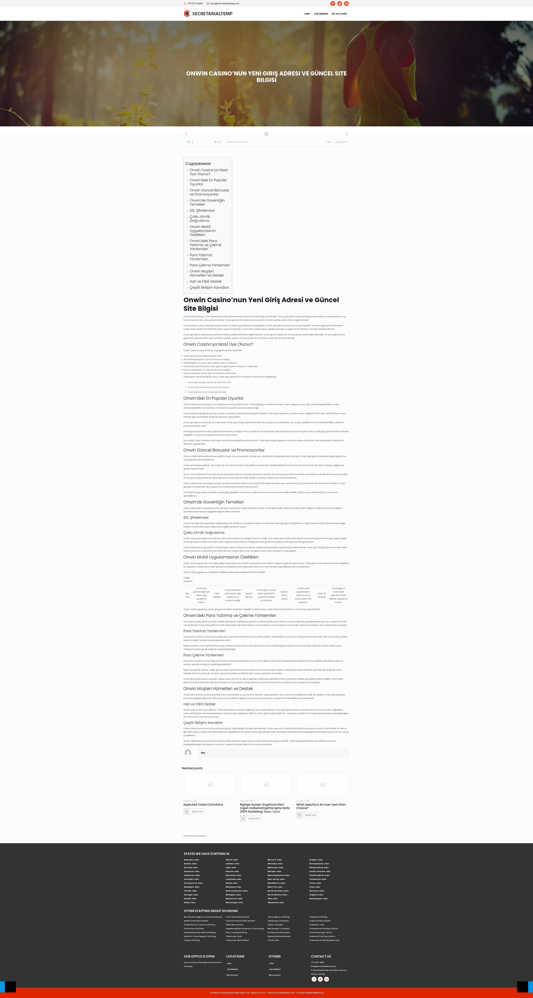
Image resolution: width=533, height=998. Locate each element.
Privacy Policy (258, 992)
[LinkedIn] (346, 3)
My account (339, 13)
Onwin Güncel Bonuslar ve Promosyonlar (209, 192)
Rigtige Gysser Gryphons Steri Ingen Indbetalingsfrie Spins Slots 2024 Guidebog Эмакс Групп (265, 808)
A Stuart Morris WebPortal (310, 992)
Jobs (307, 13)
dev (219, 142)
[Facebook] (332, 3)
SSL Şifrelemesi (202, 210)
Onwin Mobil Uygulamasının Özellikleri (203, 230)
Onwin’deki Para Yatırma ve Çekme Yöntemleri (205, 244)
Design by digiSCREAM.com (281, 992)
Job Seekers (321, 13)
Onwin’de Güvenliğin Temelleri (207, 202)
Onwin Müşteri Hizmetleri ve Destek (207, 273)
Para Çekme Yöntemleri (210, 265)
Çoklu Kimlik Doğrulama (200, 218)
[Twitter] (339, 3)
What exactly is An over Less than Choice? (321, 806)
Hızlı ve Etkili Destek (206, 281)
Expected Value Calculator (203, 805)
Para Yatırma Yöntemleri (201, 257)
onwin (186, 316)
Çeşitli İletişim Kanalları (209, 287)
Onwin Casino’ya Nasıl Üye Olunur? (209, 172)
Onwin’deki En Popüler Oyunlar (208, 182)
